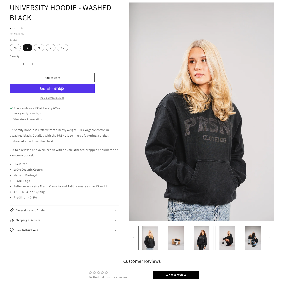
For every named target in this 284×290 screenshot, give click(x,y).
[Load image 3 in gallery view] (201, 238)
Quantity (14, 56)
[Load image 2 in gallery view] (176, 238)
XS (15, 47)
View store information (28, 119)
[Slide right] (270, 238)
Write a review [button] (176, 275)
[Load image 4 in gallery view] (227, 238)
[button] (64, 210)
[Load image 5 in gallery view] (253, 238)
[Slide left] (133, 238)
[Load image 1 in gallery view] (150, 238)
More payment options (52, 97)
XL (62, 47)
